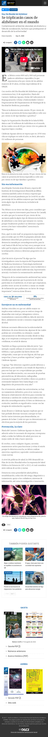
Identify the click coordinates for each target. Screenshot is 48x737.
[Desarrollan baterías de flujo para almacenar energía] (34, 577)
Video (6, 9)
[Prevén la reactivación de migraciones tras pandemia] (13, 577)
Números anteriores (16, 651)
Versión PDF (13, 698)
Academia (13, 9)
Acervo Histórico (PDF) (17, 656)
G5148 (8, 524)
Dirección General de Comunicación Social (24, 732)
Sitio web (11, 703)
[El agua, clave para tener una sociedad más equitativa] (34, 554)
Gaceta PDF (13, 646)
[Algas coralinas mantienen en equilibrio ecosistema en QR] (13, 554)
